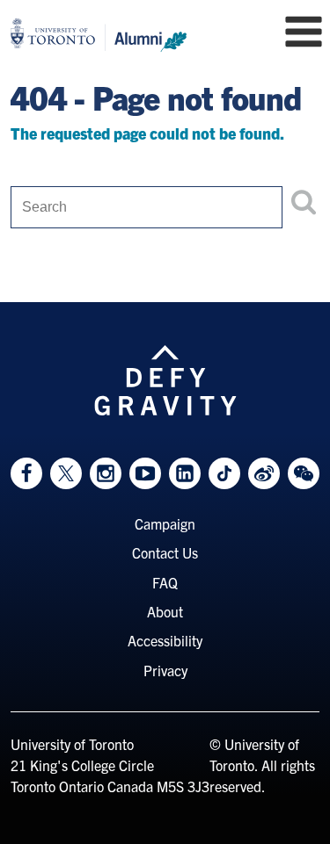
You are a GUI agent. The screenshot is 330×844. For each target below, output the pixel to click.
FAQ (165, 582)
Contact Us (165, 552)
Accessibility (165, 640)
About (165, 611)
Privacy (165, 670)
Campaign (165, 523)
